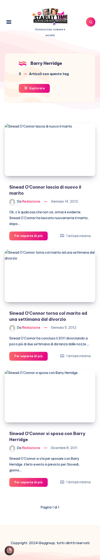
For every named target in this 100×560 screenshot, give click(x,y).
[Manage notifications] (10, 549)
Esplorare (37, 88)
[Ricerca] (90, 22)
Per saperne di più (31, 237)
